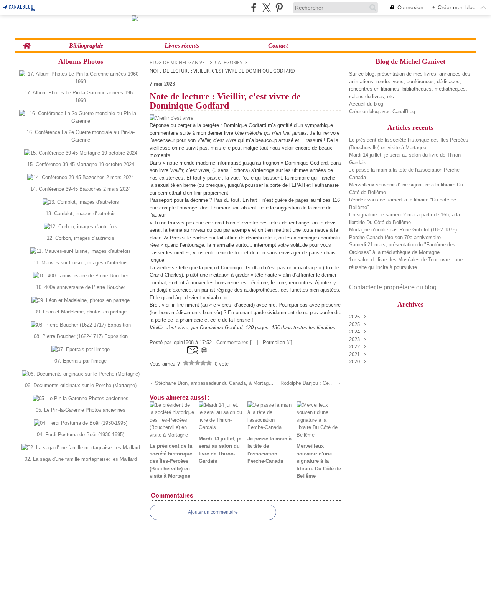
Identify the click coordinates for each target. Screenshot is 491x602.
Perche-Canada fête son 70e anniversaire (395, 237)
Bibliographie (86, 46)
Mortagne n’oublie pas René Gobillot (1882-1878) (403, 230)
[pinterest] (279, 7)
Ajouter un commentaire (213, 512)
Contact (278, 46)
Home (26, 43)
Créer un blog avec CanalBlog (382, 111)
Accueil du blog (366, 104)
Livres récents (182, 46)
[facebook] (254, 7)
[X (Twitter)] (266, 7)
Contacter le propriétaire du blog (393, 287)
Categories (228, 62)
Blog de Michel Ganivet (179, 62)
